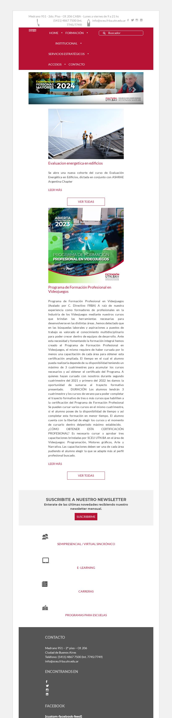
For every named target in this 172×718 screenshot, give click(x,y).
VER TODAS (86, 201)
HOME (53, 33)
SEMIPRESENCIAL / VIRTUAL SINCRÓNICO (86, 544)
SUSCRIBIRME (86, 516)
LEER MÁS (55, 190)
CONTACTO (77, 64)
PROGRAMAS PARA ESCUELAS (86, 615)
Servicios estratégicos (66, 54)
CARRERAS (86, 591)
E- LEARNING (86, 567)
